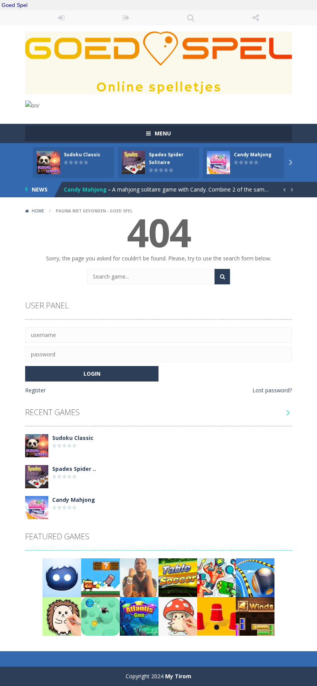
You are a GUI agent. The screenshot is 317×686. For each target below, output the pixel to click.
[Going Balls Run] (255, 577)
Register (35, 390)
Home (38, 211)
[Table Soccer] (177, 577)
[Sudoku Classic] (36, 445)
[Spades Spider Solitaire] (36, 476)
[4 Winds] (255, 615)
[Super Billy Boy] (100, 577)
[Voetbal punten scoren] (139, 577)
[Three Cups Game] (216, 615)
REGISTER (126, 18)
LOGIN (61, 18)
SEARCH (191, 18)
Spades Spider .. (74, 468)
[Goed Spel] (158, 62)
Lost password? (272, 390)
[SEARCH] (222, 276)
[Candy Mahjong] (36, 507)
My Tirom (178, 676)
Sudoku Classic (82, 154)
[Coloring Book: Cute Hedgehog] (62, 615)
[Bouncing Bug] (100, 615)
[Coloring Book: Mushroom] (177, 615)
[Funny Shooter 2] (216, 577)
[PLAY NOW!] (48, 162)
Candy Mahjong (252, 154)
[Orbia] (62, 577)
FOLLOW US (255, 18)
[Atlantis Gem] (139, 615)
